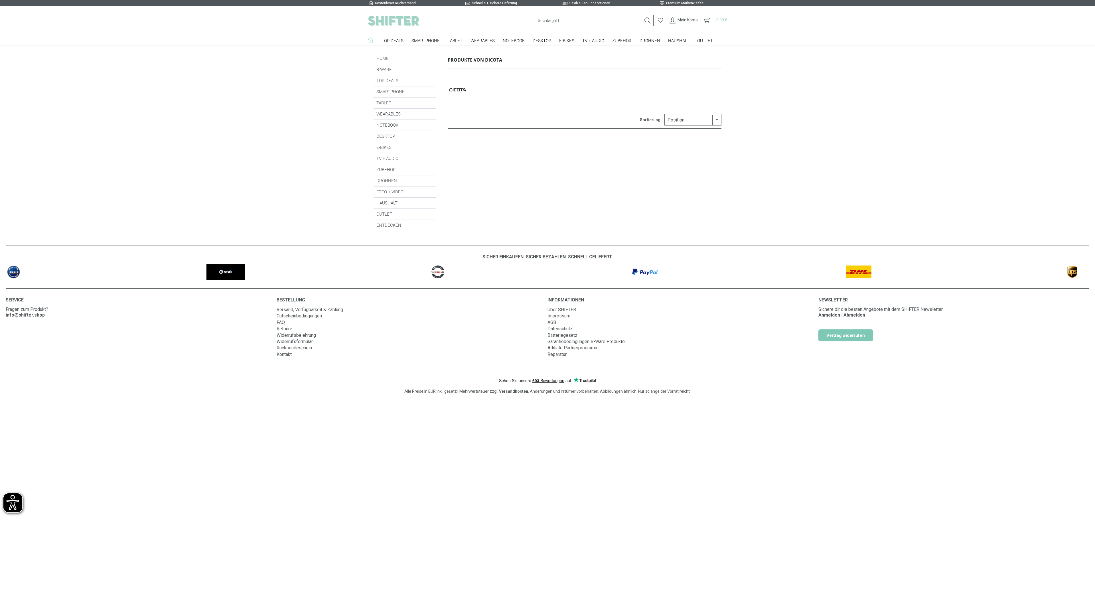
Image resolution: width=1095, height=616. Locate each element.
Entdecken (388, 225)
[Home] (373, 40)
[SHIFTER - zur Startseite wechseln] (393, 20)
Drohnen (386, 180)
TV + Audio (387, 158)
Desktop (385, 136)
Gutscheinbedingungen (299, 316)
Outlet (384, 214)
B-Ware (384, 69)
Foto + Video (389, 191)
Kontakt (284, 354)
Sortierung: (651, 119)
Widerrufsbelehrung (296, 335)
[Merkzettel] (660, 20)
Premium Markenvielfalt (684, 3)
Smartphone (390, 91)
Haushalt (387, 203)
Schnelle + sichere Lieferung (494, 3)
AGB (552, 322)
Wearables (388, 114)
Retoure (284, 328)
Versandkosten (513, 391)
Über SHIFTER (562, 309)
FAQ (281, 322)
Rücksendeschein (294, 347)
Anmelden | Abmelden (841, 315)
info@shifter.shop (25, 315)
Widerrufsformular (295, 341)
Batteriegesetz (562, 335)
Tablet (383, 103)
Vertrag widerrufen (845, 335)
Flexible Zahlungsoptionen (589, 3)
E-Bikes (384, 147)
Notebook (387, 125)
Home (382, 58)
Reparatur (557, 354)
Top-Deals (387, 80)
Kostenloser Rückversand (395, 3)
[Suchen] (648, 20)
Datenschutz (560, 328)
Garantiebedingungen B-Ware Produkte (586, 341)
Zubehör (386, 169)
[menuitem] (594, 20)
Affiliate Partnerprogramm (573, 347)
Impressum (559, 316)
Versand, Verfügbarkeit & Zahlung (310, 309)
